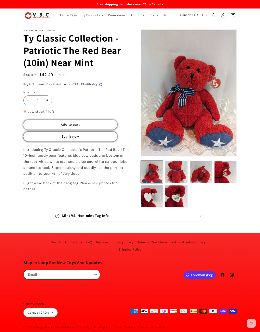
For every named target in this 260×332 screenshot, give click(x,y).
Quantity (29, 92)
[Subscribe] (95, 275)
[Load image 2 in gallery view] (176, 172)
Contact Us (73, 242)
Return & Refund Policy (188, 242)
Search (56, 242)
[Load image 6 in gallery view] (176, 196)
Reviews (102, 242)
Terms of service (125, 327)
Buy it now (70, 136)
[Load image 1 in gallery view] (152, 172)
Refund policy (102, 327)
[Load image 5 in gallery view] (152, 196)
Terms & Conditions (152, 242)
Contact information (152, 327)
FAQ (89, 242)
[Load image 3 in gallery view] (201, 172)
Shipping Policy (129, 249)
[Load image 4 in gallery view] (225, 172)
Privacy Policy (123, 242)
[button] (93, 15)
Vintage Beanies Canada (49, 327)
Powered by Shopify (77, 327)
